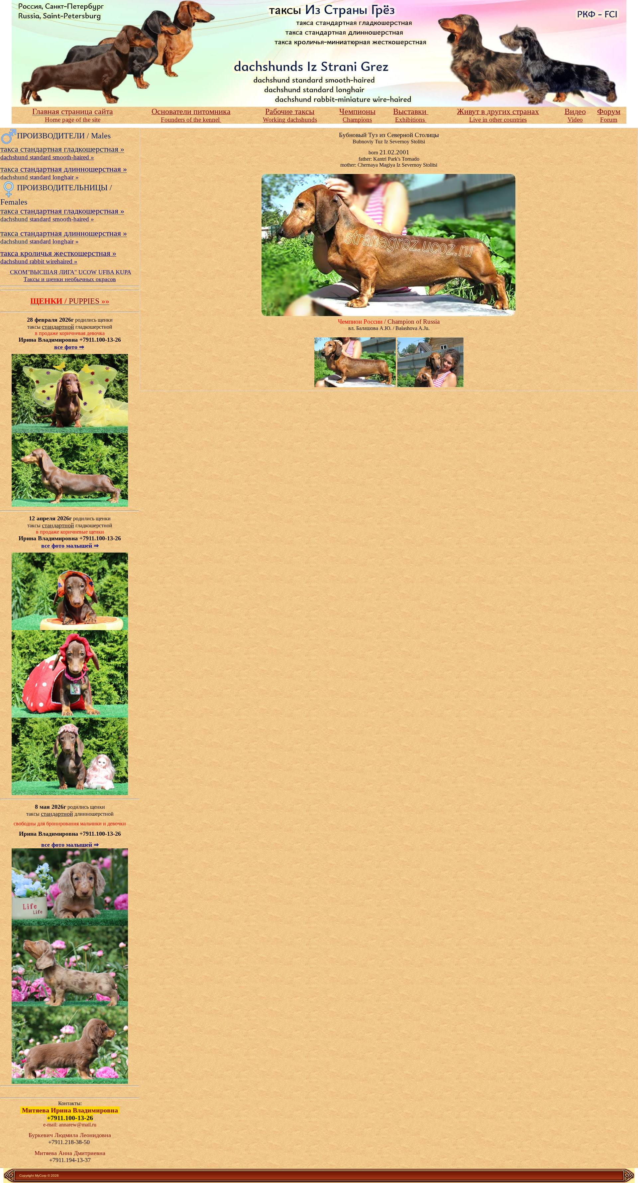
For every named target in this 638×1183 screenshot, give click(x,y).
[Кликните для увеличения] (355, 362)
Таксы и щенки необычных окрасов (70, 279)
